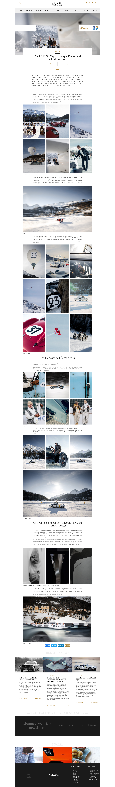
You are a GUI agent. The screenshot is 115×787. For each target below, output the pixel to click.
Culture (86, 10)
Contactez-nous (93, 770)
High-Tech (67, 10)
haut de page (29, 776)
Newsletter (92, 774)
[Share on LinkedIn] (97, 29)
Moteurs (48, 10)
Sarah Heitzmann (67, 64)
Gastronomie (77, 10)
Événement (95, 10)
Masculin (29, 10)
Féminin (19, 10)
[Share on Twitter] (94, 29)
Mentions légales (94, 773)
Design (38, 10)
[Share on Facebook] (94, 27)
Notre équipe (93, 776)
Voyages (57, 10)
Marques (92, 771)
